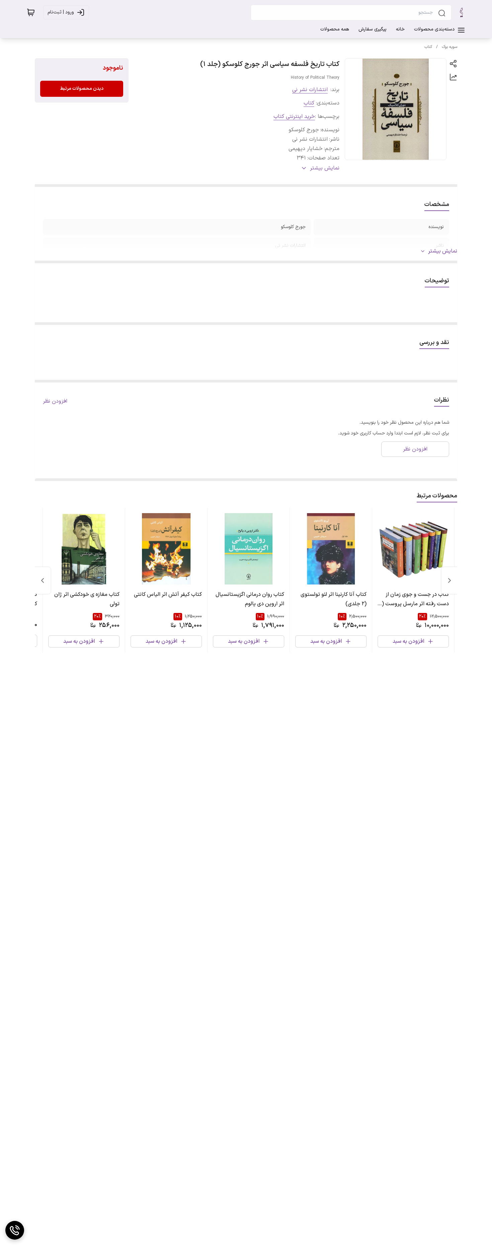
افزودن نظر (55, 401)
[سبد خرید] (31, 12)
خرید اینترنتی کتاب (294, 117)
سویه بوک (449, 47)
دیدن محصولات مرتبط (81, 88)
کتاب (428, 47)
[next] (42, 580)
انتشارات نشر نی (310, 90)
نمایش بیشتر (442, 251)
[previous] (449, 580)
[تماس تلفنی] (14, 1230)
